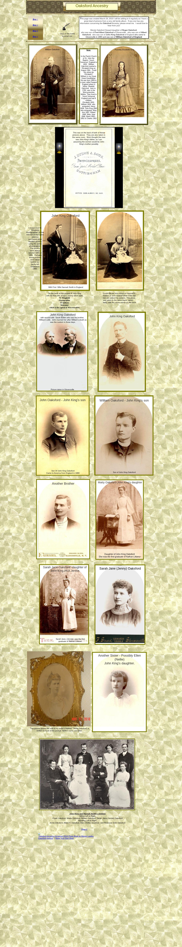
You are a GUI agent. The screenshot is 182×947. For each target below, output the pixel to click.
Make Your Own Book (64, 838)
